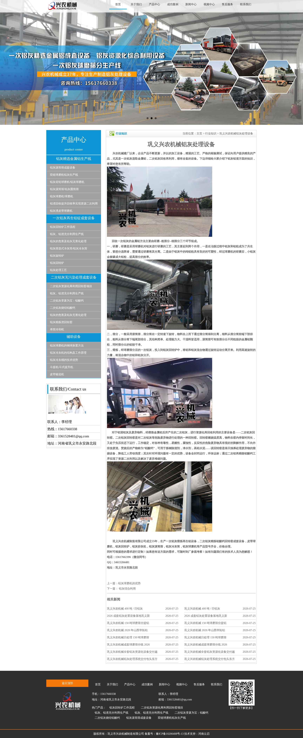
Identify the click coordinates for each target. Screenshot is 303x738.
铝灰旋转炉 (57, 255)
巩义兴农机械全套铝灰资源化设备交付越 (132, 651)
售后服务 (227, 4)
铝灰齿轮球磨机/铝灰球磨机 (67, 181)
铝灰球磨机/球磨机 (61, 196)
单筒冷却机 (57, 329)
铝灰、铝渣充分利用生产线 (67, 234)
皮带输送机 (57, 374)
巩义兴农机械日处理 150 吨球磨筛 (128, 637)
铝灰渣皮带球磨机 (61, 210)
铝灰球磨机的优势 (129, 583)
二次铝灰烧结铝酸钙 (62, 307)
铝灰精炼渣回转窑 (61, 322)
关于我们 (136, 4)
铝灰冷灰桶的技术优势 (64, 359)
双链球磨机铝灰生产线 (64, 174)
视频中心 (209, 4)
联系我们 (245, 4)
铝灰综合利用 (127, 588)
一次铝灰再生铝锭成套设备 (74, 218)
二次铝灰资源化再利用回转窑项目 (71, 286)
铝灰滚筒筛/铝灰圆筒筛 (64, 189)
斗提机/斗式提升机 (61, 367)
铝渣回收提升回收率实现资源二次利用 (74, 203)
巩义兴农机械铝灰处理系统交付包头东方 (132, 658)
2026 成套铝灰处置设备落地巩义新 (128, 615)
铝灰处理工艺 (58, 270)
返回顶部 (67, 683)
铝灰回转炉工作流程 (62, 226)
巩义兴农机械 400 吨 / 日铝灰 (125, 608)
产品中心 (154, 4)
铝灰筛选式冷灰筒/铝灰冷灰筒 (68, 248)
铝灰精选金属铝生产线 (73, 159)
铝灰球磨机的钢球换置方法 (67, 345)
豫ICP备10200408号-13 (170, 733)
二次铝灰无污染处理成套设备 (73, 277)
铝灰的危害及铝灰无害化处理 (68, 241)
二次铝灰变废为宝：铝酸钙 (67, 300)
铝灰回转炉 (57, 262)
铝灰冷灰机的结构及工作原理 (68, 352)
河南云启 (204, 733)
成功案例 (172, 4)
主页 (199, 133)
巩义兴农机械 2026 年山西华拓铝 (127, 630)
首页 (118, 4)
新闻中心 (191, 4)
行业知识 (210, 133)
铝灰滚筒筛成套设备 (62, 167)
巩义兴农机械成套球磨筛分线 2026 (128, 644)
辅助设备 (74, 337)
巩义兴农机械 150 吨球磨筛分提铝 (128, 622)
